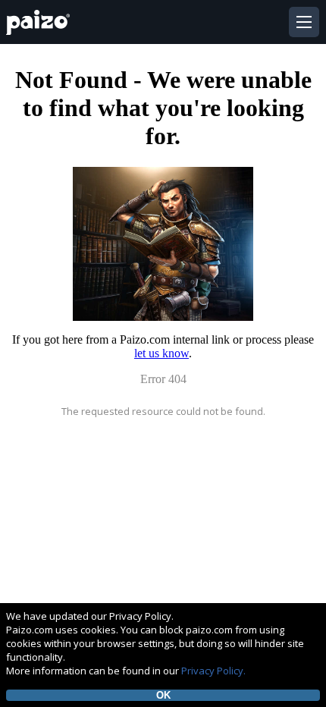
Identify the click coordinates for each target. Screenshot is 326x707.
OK (163, 695)
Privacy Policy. (213, 670)
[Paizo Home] (41, 22)
